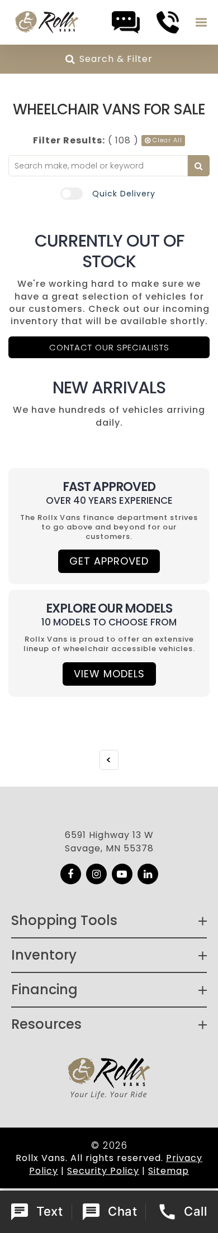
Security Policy (103, 1170)
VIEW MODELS (109, 674)
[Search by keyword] (199, 165)
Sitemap (168, 1170)
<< (109, 760)
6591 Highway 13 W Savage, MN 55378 (109, 842)
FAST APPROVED (109, 486)
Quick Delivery (123, 193)
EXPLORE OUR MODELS (109, 608)
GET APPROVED (109, 561)
